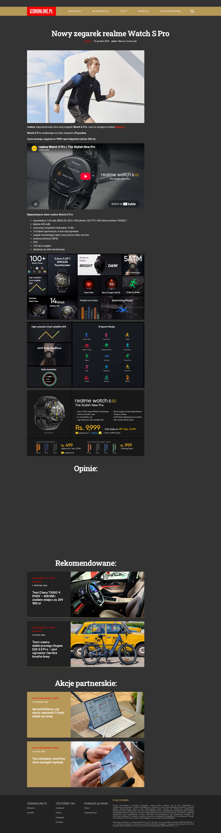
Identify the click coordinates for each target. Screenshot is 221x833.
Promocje (143, 11)
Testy (123, 11)
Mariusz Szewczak (127, 41)
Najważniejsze (100, 11)
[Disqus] (85, 512)
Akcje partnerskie (170, 11)
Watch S (120, 127)
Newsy (88, 41)
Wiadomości (74, 11)
